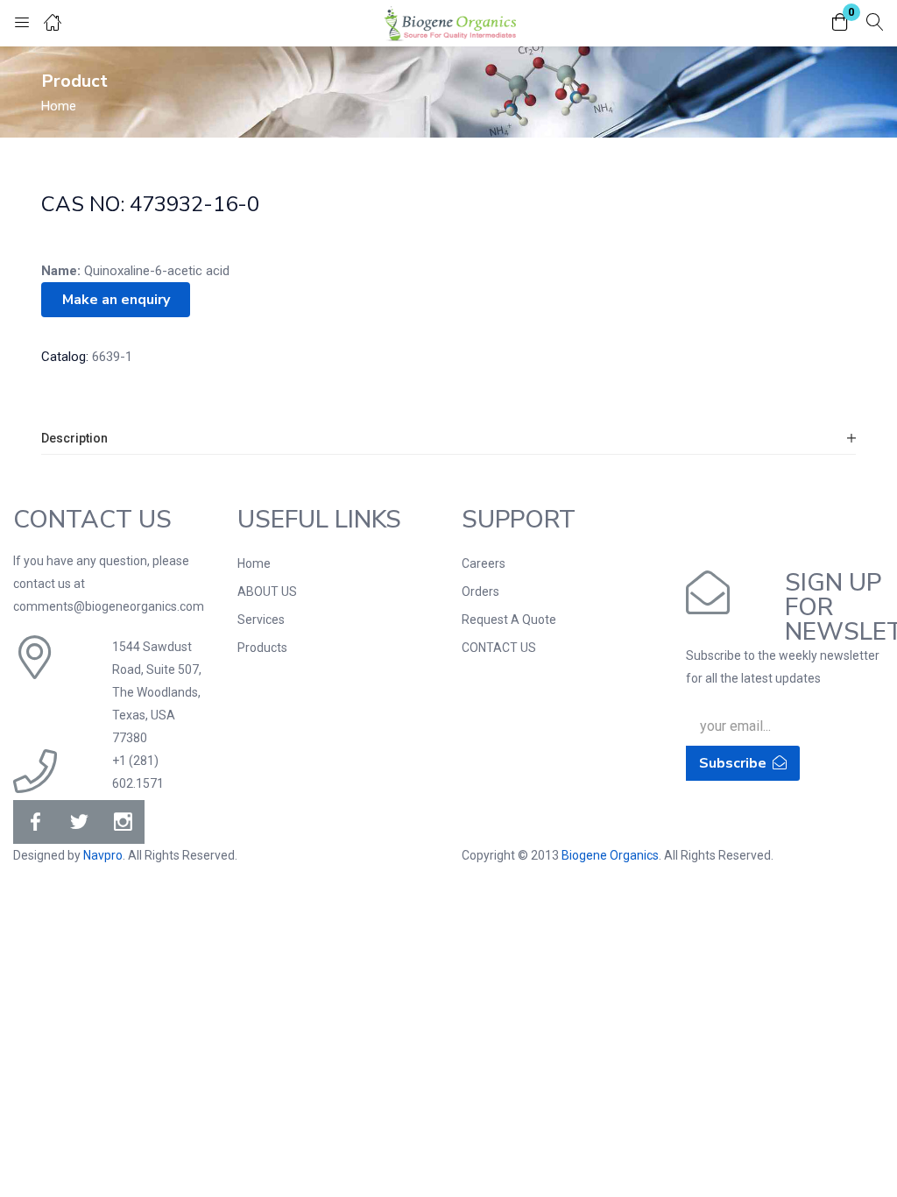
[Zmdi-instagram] (123, 822)
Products (262, 648)
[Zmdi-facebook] (35, 822)
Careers (483, 563)
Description (74, 438)
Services (261, 620)
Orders (480, 591)
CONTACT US (499, 648)
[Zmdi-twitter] (79, 822)
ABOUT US (267, 591)
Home (58, 106)
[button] (840, 23)
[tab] (448, 438)
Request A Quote (509, 620)
